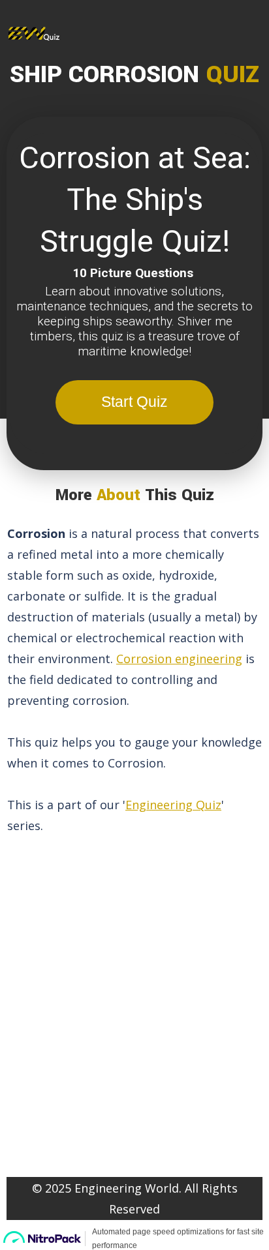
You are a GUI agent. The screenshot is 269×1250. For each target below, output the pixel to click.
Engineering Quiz (173, 804)
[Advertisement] (134, 997)
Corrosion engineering (179, 658)
